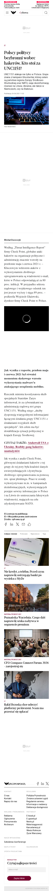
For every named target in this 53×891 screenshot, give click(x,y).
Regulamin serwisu (35, 801)
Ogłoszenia (9, 818)
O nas (6, 795)
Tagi (44, 534)
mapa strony (10, 847)
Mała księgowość (34, 824)
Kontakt (7, 798)
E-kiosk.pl (30, 816)
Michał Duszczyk (12, 240)
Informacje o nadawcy (36, 804)
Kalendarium (32, 847)
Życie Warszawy (34, 833)
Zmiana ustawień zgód (37, 798)
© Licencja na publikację (16, 514)
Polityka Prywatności (36, 795)
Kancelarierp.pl (33, 827)
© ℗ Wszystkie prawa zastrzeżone (20, 516)
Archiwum (9, 824)
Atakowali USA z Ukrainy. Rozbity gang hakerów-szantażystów (26, 447)
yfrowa (24, 12)
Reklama (8, 816)
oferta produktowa (13, 851)
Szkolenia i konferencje (15, 842)
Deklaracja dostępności (37, 807)
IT (5, 46)
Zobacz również (10, 534)
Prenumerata (10, 821)
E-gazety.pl (31, 818)
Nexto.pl (30, 821)
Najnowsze (35, 534)
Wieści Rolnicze (33, 830)
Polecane (24, 534)
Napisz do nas (10, 801)
